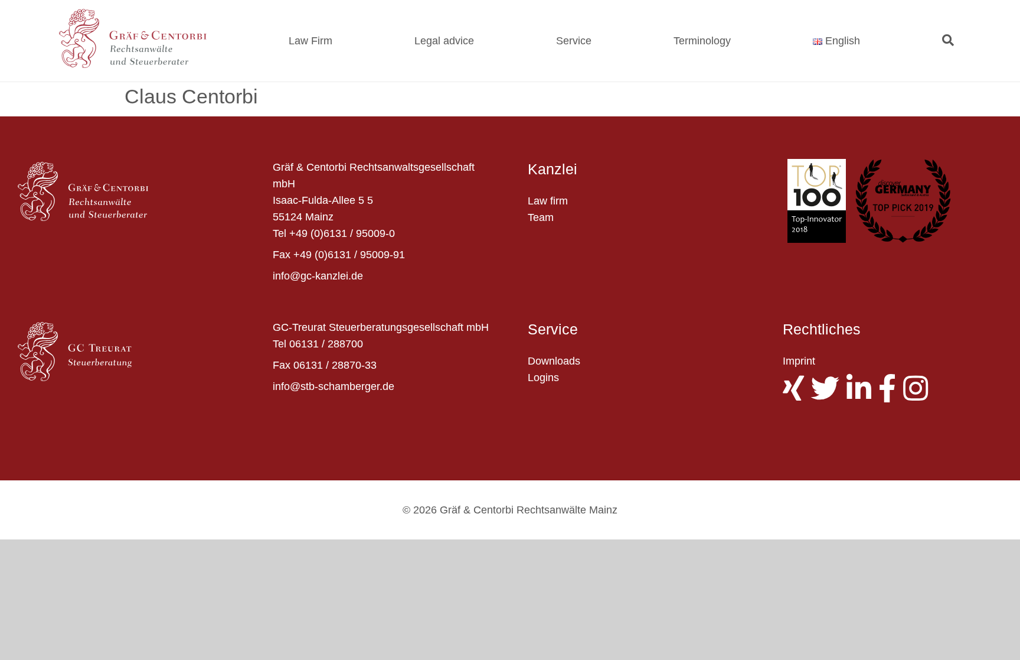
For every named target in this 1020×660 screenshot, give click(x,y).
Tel (279, 233)
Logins (543, 377)
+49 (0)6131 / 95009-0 (342, 233)
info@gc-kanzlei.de (318, 276)
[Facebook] (890, 395)
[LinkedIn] (862, 395)
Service (573, 41)
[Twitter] (828, 395)
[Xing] (797, 395)
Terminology (702, 41)
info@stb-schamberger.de (333, 386)
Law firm (548, 201)
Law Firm (310, 41)
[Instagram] (919, 395)
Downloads (554, 361)
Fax (281, 255)
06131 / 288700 (326, 344)
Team (541, 217)
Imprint (799, 361)
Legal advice (444, 41)
